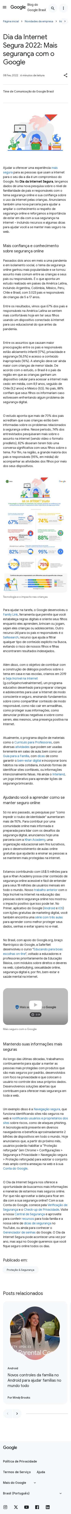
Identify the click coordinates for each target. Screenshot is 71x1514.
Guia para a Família (16, 756)
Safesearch (11, 637)
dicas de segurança (37, 1223)
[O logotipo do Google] (10, 1448)
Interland (58, 774)
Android (49, 908)
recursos (28, 1219)
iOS (60, 908)
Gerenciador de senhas (19, 1232)
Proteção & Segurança (20, 1270)
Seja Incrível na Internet (22, 678)
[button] (65, 75)
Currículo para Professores (33, 742)
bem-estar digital (29, 761)
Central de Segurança (30, 1214)
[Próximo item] (17, 1413)
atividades (22, 747)
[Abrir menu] (4, 7)
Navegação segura (47, 1109)
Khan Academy (35, 840)
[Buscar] (52, 8)
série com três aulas (49, 917)
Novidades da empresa (39, 21)
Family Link (10, 615)
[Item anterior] (7, 1413)
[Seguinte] (65, 21)
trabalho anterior (46, 890)
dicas (41, 756)
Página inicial (11, 21)
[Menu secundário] (63, 8)
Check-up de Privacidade (41, 1210)
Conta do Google (15, 1169)
